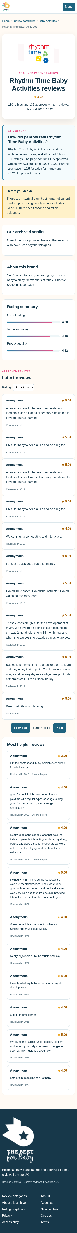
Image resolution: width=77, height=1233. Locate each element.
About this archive (14, 1202)
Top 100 (46, 1196)
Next (59, 727)
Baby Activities (48, 20)
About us (47, 1202)
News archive (50, 1209)
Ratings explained (14, 1209)
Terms (45, 1222)
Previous (20, 727)
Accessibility (10, 1222)
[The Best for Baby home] (6, 6)
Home (6, 20)
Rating (6, 387)
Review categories (24, 20)
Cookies (46, 1215)
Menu (69, 6)
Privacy (7, 1215)
